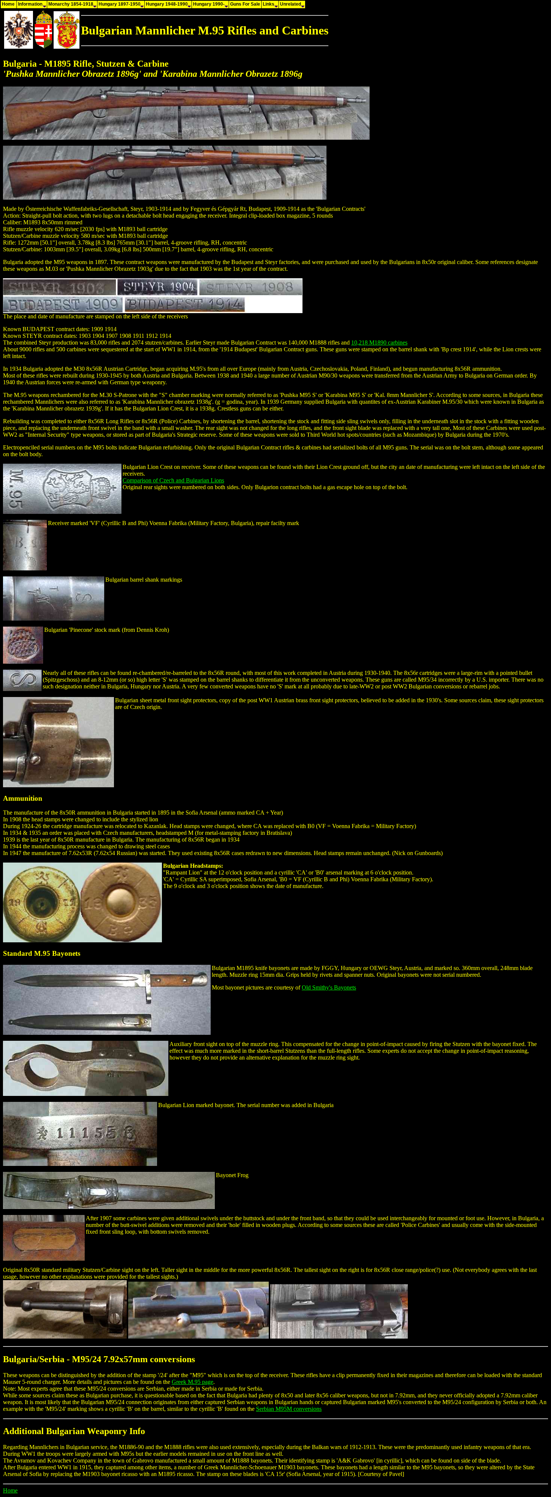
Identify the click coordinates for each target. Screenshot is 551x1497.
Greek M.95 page (192, 1382)
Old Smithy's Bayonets (329, 987)
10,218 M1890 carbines (379, 342)
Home (10, 1490)
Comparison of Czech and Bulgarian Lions (173, 480)
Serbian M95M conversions (289, 1409)
